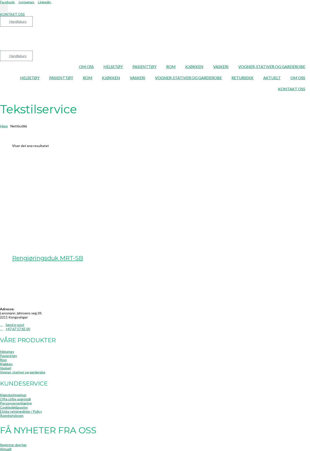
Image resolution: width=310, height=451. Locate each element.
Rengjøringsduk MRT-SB (47, 258)
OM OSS (86, 66)
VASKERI (221, 66)
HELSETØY (113, 66)
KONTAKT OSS (291, 88)
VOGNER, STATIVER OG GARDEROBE (271, 66)
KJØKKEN (194, 66)
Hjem (4, 126)
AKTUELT (272, 77)
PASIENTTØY (144, 66)
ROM (171, 66)
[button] (4, 8)
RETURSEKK (243, 77)
